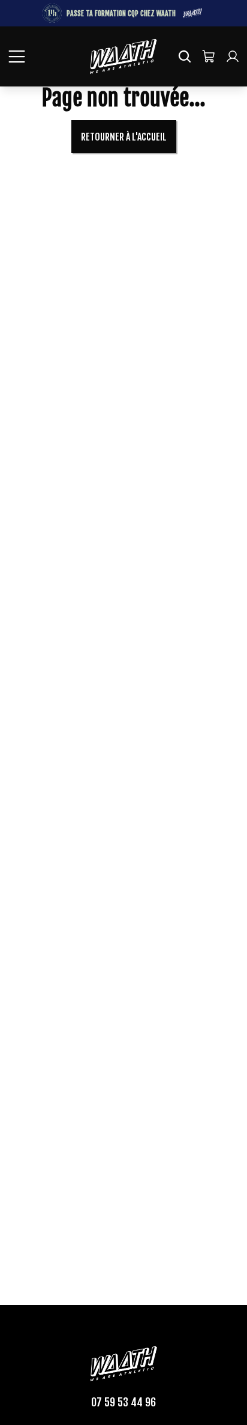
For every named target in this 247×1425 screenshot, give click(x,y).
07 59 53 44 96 (123, 1402)
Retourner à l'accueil (124, 137)
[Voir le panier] (208, 56)
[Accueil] (124, 56)
